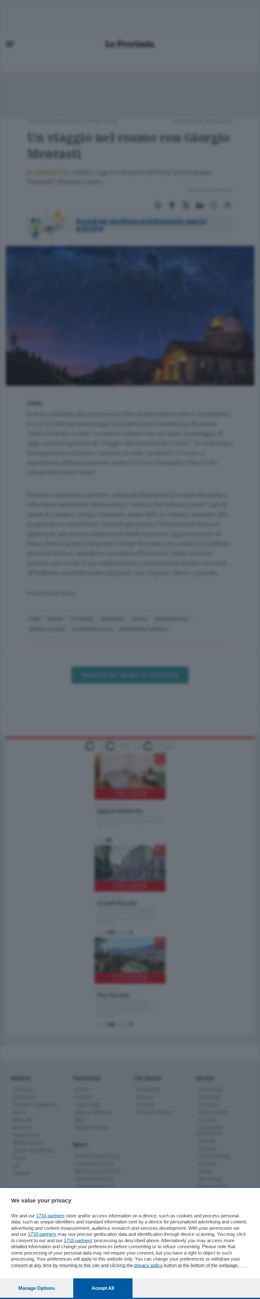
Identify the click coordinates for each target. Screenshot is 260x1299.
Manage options (36, 1288)
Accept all (103, 1288)
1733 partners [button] (50, 1215)
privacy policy (148, 1265)
